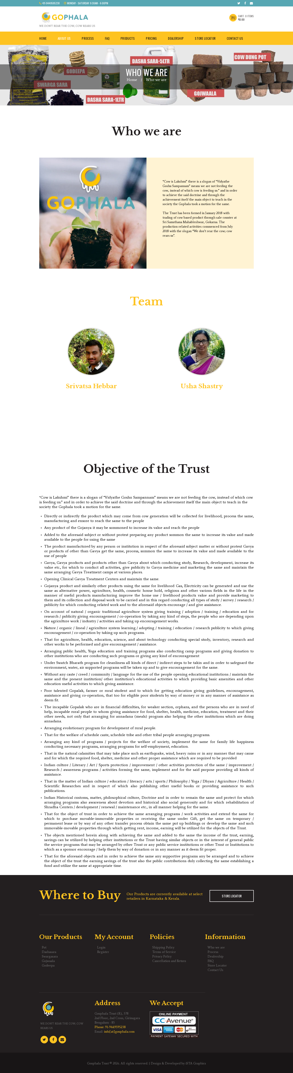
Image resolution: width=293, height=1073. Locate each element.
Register (103, 952)
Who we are (216, 947)
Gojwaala (48, 961)
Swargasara (50, 956)
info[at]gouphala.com (119, 1031)
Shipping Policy (163, 947)
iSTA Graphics (196, 1063)
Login (101, 947)
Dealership (216, 956)
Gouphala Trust (98, 1063)
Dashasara (49, 952)
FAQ (211, 961)
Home (132, 79)
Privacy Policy (162, 956)
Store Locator (232, 895)
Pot (44, 947)
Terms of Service (164, 952)
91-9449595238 (115, 1027)
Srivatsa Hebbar (91, 386)
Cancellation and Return (169, 961)
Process (213, 952)
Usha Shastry (202, 386)
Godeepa (48, 965)
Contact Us (215, 970)
